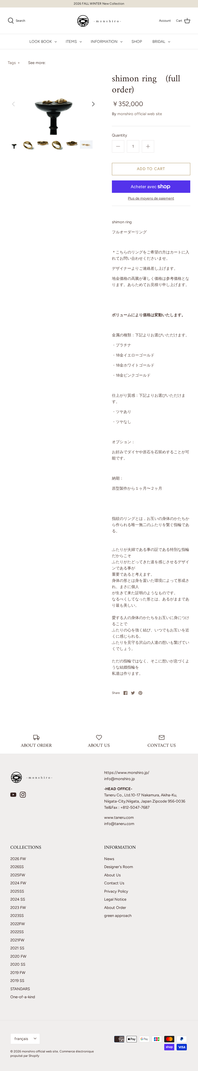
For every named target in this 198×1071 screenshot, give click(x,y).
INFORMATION (104, 41)
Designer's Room (118, 866)
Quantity (119, 135)
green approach (117, 915)
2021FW (17, 940)
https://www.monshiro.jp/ (126, 772)
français (21, 1038)
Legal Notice (115, 899)
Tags (14, 62)
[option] (53, 104)
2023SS (17, 915)
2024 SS (17, 899)
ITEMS (71, 41)
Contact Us (114, 883)
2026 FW (18, 858)
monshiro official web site (139, 114)
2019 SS (17, 980)
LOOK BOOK (40, 41)
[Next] (93, 104)
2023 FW (18, 907)
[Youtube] (13, 795)
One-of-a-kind (22, 997)
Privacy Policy (116, 891)
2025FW (17, 875)
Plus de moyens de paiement (151, 198)
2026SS (17, 866)
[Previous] (13, 104)
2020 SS (17, 964)
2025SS (17, 891)
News (109, 858)
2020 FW (18, 956)
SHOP (136, 41)
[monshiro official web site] (99, 21)
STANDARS (20, 989)
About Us (112, 875)
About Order (115, 907)
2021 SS (17, 948)
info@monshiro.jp (119, 778)
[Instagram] (23, 795)
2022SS (17, 932)
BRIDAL (158, 41)
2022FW (17, 924)
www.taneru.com (119, 817)
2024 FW (18, 883)
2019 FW (17, 972)
